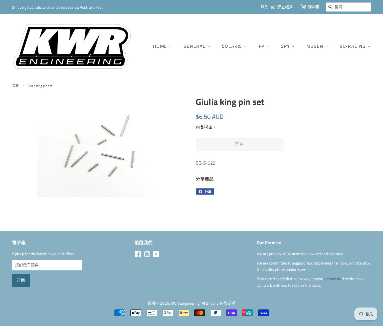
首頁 (15, 85)
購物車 (314, 7)
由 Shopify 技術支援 (218, 303)
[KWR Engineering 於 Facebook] (138, 255)
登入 (264, 7)
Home (161, 46)
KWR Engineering (185, 303)
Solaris (233, 46)
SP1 (286, 46)
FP (262, 46)
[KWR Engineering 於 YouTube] (156, 255)
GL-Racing (353, 46)
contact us (333, 279)
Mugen (315, 46)
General (195, 46)
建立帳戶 (285, 7)
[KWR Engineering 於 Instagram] (147, 255)
